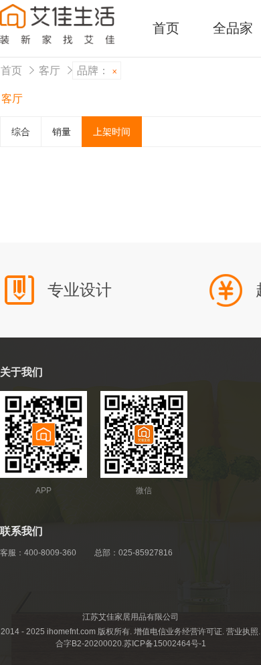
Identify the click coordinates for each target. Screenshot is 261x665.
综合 (20, 131)
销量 (61, 131)
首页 (166, 28)
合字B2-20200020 (89, 643)
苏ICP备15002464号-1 (165, 643)
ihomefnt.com (71, 631)
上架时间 (111, 131)
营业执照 (242, 631)
